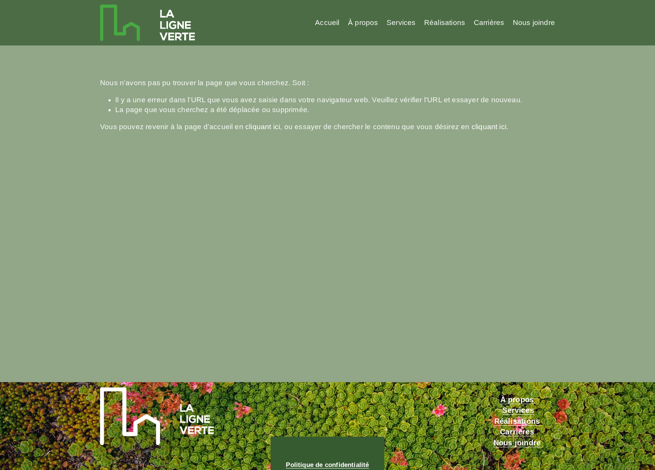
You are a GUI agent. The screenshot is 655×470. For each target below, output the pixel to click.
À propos (363, 23)
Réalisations (444, 23)
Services (401, 23)
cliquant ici (262, 127)
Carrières (489, 23)
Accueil (327, 23)
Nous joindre (534, 23)
